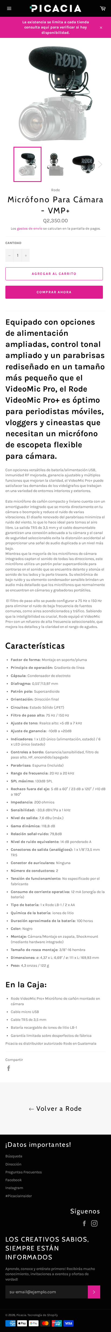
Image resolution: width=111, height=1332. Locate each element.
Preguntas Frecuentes (23, 1172)
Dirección (13, 1164)
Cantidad (13, 243)
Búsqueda (13, 1156)
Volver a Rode (58, 1108)
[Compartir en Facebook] (8, 1068)
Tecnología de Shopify (42, 1315)
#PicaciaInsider (18, 1196)
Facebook (13, 1180)
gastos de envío (29, 228)
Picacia (21, 1315)
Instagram (14, 1188)
